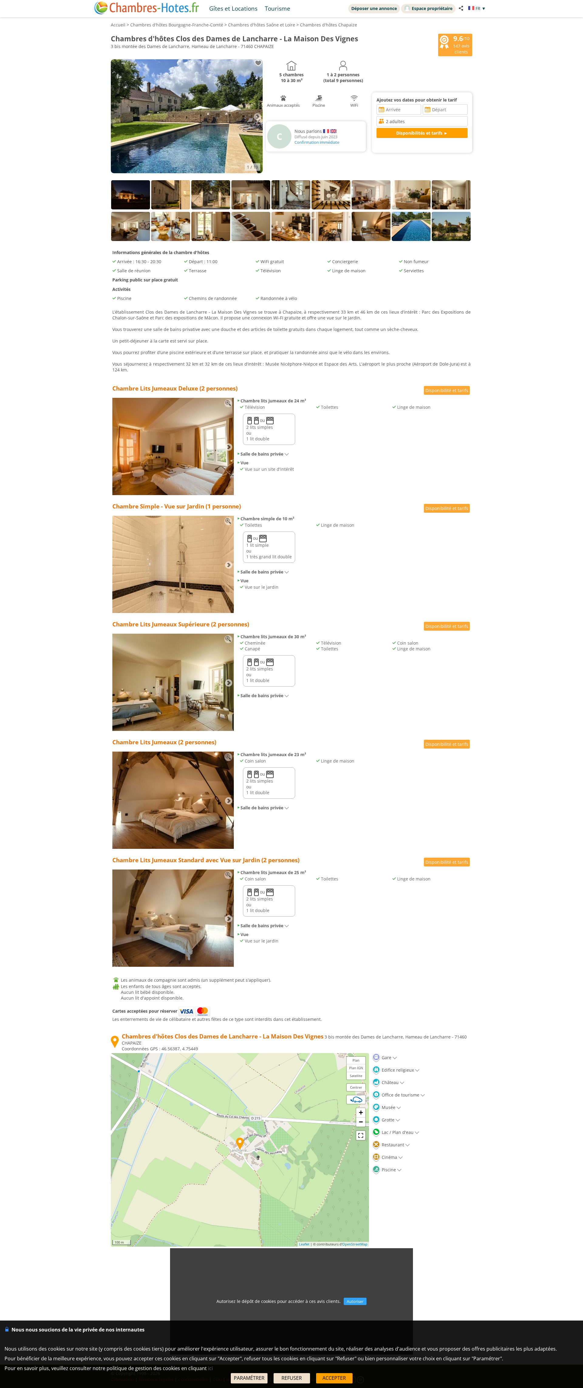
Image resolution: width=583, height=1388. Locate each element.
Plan (356, 1060)
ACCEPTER (334, 1378)
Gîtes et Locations (233, 8)
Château (389, 1082)
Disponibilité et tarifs (446, 390)
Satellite (356, 1075)
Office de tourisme (399, 1095)
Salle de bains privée (261, 454)
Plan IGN (356, 1068)
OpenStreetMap (354, 1244)
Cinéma (388, 1157)
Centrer (356, 1087)
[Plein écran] (360, 1135)
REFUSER (291, 1378)
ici (210, 1368)
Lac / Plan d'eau (397, 1132)
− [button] (361, 1122)
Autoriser (355, 1301)
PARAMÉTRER (249, 1378)
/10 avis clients (461, 44)
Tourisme (277, 8)
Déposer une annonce (374, 8)
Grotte (387, 1120)
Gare (385, 1057)
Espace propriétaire (432, 8)
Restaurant (392, 1145)
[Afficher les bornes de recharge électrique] (356, 1100)
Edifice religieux (397, 1070)
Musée (387, 1107)
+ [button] (361, 1112)
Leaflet (304, 1244)
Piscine (388, 1170)
